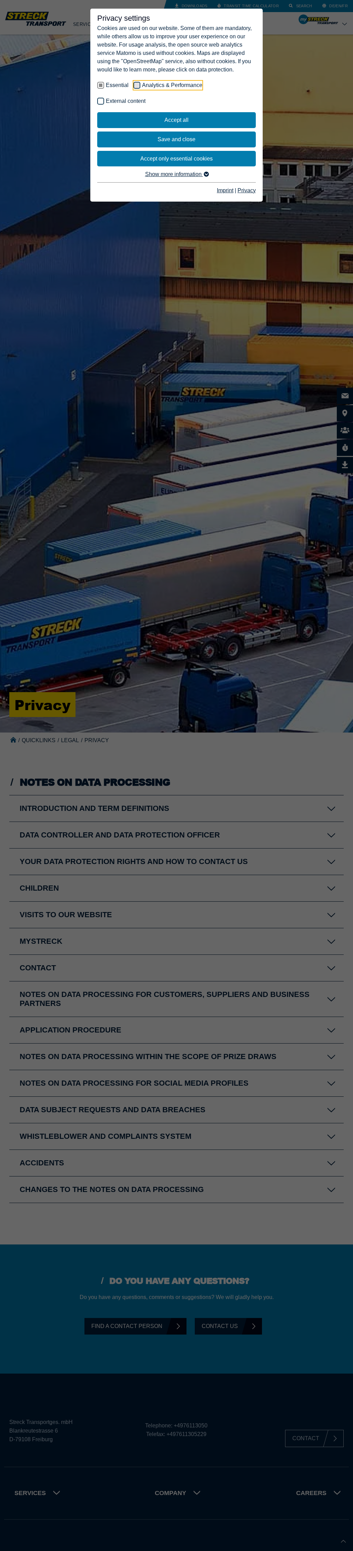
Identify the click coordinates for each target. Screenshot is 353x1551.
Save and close (176, 139)
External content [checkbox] (125, 101)
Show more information (174, 174)
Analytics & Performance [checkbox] (172, 85)
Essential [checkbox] (117, 85)
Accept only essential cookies (176, 159)
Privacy (247, 190)
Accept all (176, 120)
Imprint (225, 190)
